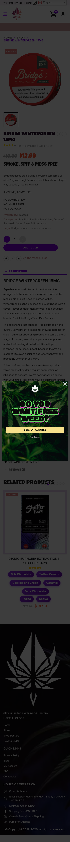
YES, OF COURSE (35, 429)
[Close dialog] (65, 384)
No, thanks (35, 437)
